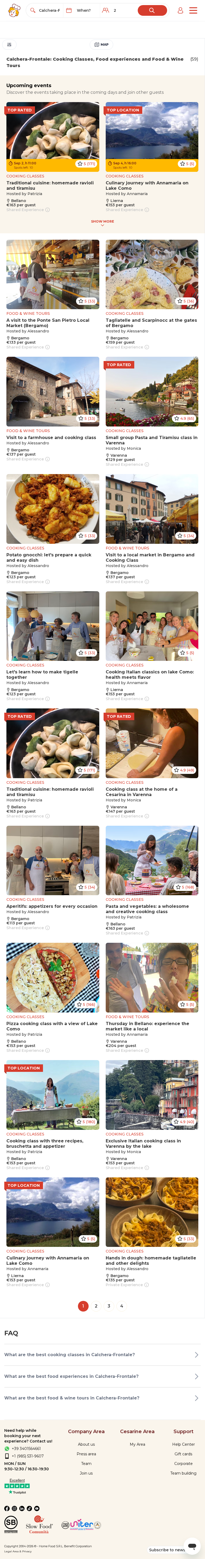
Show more (102, 221)
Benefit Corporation (78, 1546)
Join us (86, 1473)
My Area (137, 1444)
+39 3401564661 (26, 1448)
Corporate (183, 1463)
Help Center (183, 1444)
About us (86, 1444)
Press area (86, 1454)
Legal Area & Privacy (17, 1551)
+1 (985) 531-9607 (28, 1456)
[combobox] (49, 10)
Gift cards (183, 1454)
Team (86, 1463)
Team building (183, 1473)
